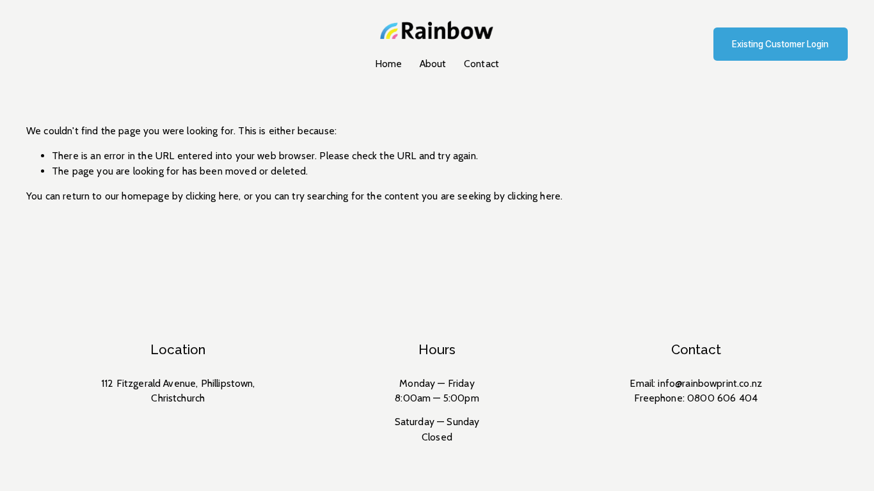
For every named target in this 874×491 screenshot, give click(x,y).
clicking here (212, 196)
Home (388, 64)
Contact (481, 64)
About (433, 64)
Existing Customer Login (780, 44)
